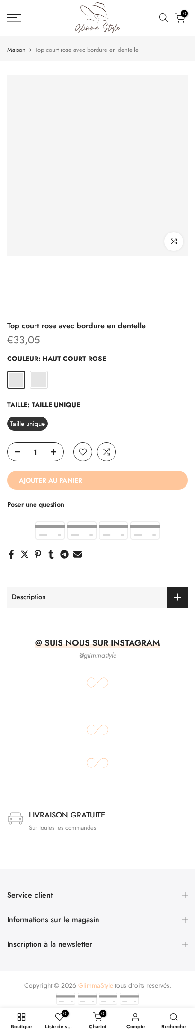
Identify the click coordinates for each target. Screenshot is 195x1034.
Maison (16, 50)
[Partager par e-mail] (77, 554)
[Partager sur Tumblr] (51, 554)
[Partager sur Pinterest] (38, 554)
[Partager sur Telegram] (64, 554)
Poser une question (35, 504)
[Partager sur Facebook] (11, 554)
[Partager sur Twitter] (24, 554)
